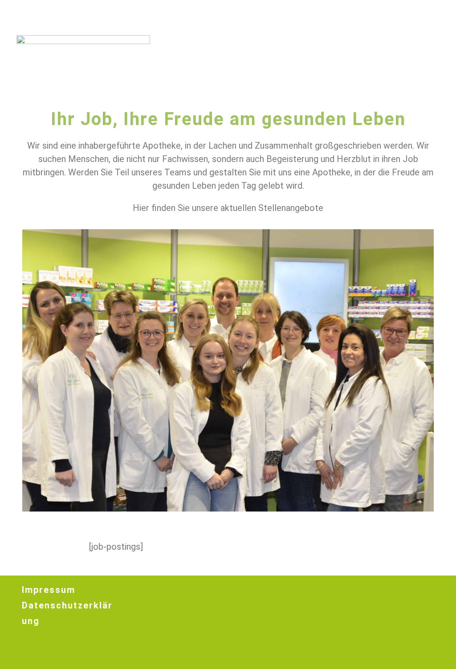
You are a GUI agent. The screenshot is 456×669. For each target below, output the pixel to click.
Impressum (48, 589)
